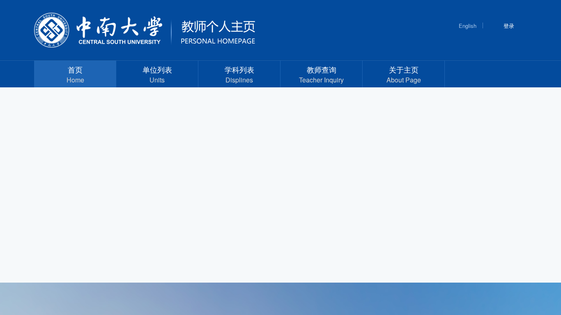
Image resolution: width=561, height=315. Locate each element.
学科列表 (239, 74)
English (467, 26)
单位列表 (157, 74)
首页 (75, 74)
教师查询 (321, 74)
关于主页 (403, 74)
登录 (509, 26)
